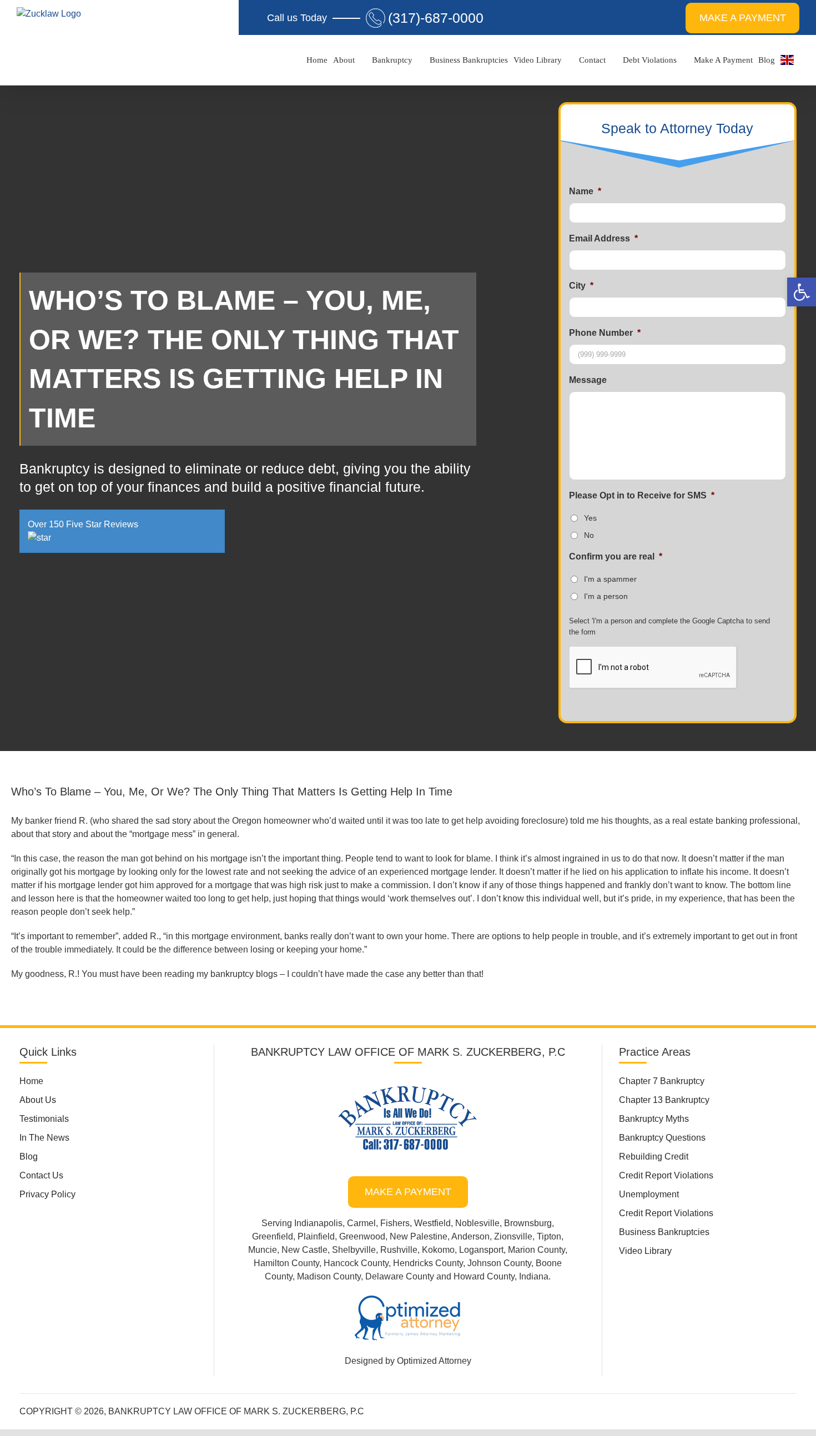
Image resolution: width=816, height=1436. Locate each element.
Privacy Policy (47, 1194)
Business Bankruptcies (664, 1232)
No (589, 535)
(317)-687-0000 (435, 18)
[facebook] (508, 1409)
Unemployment (649, 1194)
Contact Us (41, 1175)
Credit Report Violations (666, 1175)
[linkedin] (543, 1409)
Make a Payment (408, 1191)
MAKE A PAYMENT (742, 17)
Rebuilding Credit (653, 1156)
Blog (28, 1156)
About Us (37, 1100)
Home (31, 1081)
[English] (787, 60)
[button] (801, 292)
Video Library (645, 1251)
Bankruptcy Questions (662, 1137)
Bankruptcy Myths (654, 1118)
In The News (44, 1137)
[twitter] (525, 1409)
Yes (590, 517)
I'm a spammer (610, 579)
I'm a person (606, 596)
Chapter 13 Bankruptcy (664, 1100)
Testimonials (44, 1118)
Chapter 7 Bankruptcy (661, 1081)
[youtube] (561, 1409)
